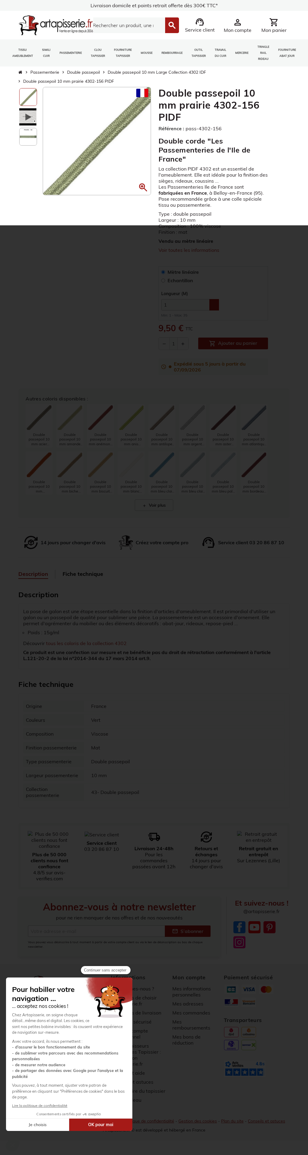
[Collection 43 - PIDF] (27, 116)
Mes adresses (187, 1004)
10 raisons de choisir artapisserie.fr (134, 1001)
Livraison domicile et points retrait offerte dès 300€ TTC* (154, 5)
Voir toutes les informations (189, 250)
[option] (28, 97)
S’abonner (187, 931)
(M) (174, 293)
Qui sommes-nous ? (132, 989)
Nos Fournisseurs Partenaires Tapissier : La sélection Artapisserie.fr (136, 1055)
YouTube (254, 927)
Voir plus (154, 505)
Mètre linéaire (183, 272)
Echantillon (180, 280)
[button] (143, 187)
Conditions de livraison (136, 1013)
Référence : (171, 128)
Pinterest (269, 927)
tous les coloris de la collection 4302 (86, 643)
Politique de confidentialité (148, 1121)
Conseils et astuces (266, 1121)
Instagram (239, 942)
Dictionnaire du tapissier (138, 1091)
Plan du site (232, 1121)
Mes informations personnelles (191, 992)
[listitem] (39, 426)
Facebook (239, 927)
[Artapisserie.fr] (55, 25)
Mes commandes (191, 1013)
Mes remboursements (191, 1025)
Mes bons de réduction (186, 1040)
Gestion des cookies (197, 1121)
